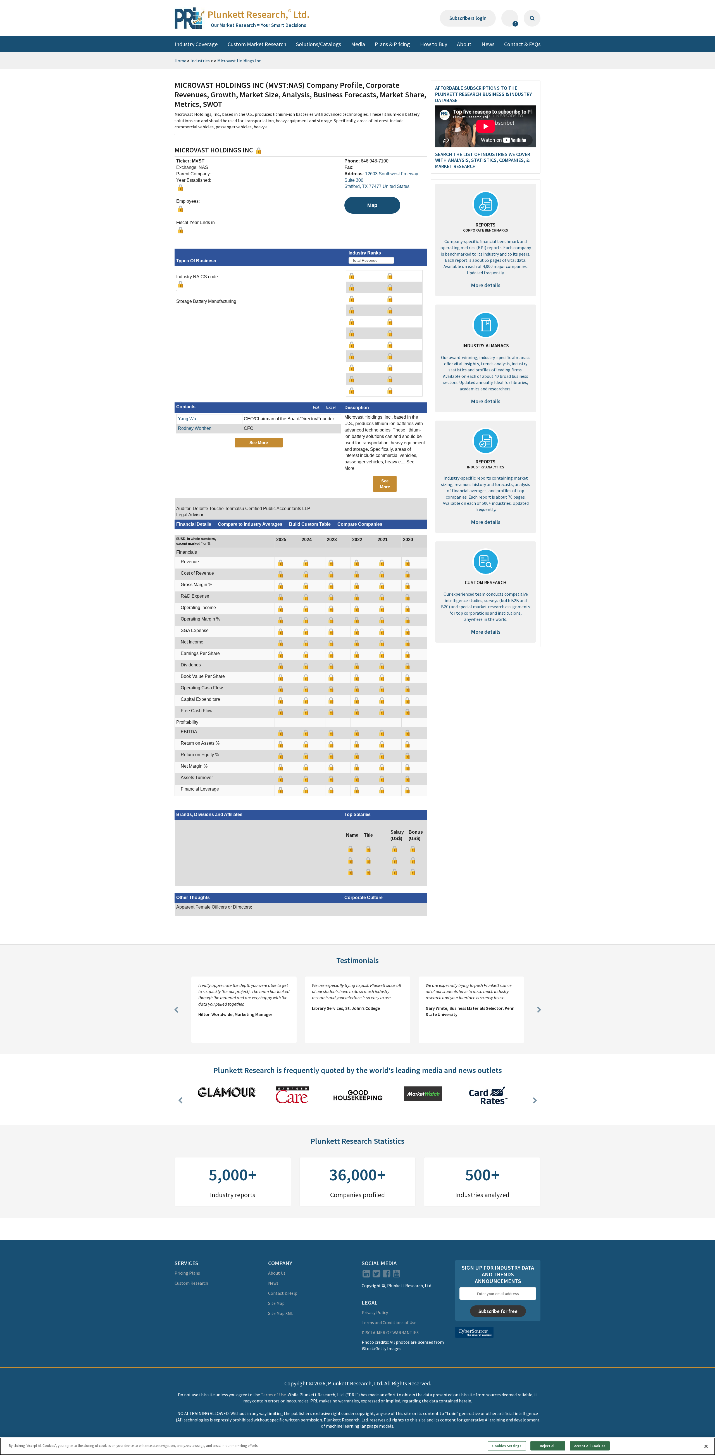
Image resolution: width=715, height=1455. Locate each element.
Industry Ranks (365, 253)
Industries (200, 60)
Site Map (276, 1303)
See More (258, 442)
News (488, 44)
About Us (276, 1273)
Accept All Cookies (589, 1445)
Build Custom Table (310, 524)
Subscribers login (468, 18)
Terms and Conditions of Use (389, 1322)
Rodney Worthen (194, 428)
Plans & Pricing (392, 44)
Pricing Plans (187, 1273)
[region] (357, 1446)
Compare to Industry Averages (250, 524)
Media (358, 44)
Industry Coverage (196, 44)
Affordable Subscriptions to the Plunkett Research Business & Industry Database (483, 94)
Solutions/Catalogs (318, 44)
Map (372, 205)
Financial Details (194, 524)
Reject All (548, 1445)
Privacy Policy (375, 1312)
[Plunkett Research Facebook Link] (386, 1275)
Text (315, 407)
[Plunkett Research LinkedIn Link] (366, 1275)
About (464, 44)
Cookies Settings (506, 1445)
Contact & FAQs (522, 44)
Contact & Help (282, 1293)
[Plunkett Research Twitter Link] (377, 1275)
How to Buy (433, 44)
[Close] (706, 1446)
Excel (331, 407)
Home (180, 60)
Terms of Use (273, 1394)
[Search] (532, 18)
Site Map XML (280, 1313)
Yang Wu (187, 418)
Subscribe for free (498, 1311)
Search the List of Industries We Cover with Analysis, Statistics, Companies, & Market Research (482, 160)
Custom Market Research (257, 44)
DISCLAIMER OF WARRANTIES (390, 1332)
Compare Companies (359, 524)
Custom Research (191, 1283)
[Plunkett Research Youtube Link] (396, 1275)
